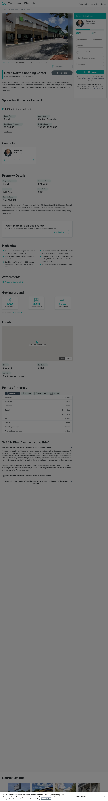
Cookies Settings (80, 796)
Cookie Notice (46, 799)
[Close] (104, 796)
